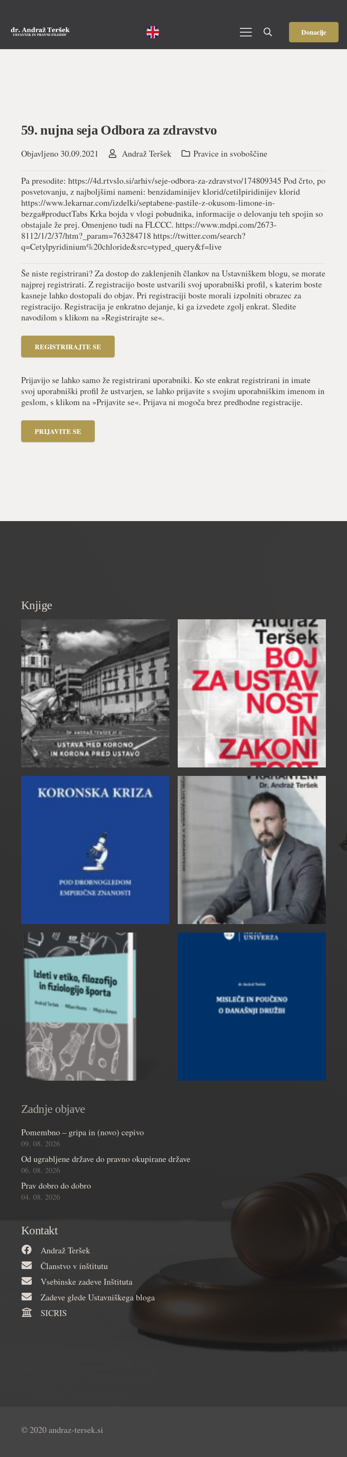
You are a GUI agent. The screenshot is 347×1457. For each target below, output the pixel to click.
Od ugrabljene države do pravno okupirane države (105, 1158)
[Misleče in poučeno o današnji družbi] (252, 1007)
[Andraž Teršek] (31, 1250)
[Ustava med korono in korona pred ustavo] (95, 693)
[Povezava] (40, 32)
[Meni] (246, 32)
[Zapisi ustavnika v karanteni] (252, 850)
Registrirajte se (68, 346)
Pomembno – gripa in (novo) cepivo (82, 1132)
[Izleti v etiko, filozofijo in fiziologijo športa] (95, 1007)
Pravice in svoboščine (230, 153)
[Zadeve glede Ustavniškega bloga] (31, 1297)
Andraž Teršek (146, 153)
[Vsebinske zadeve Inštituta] (31, 1281)
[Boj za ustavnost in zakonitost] (252, 693)
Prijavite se (58, 431)
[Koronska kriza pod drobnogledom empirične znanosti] (95, 850)
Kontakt (39, 1230)
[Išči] (268, 32)
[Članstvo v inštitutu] (31, 1266)
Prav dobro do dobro (56, 1185)
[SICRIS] (31, 1313)
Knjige (36, 605)
